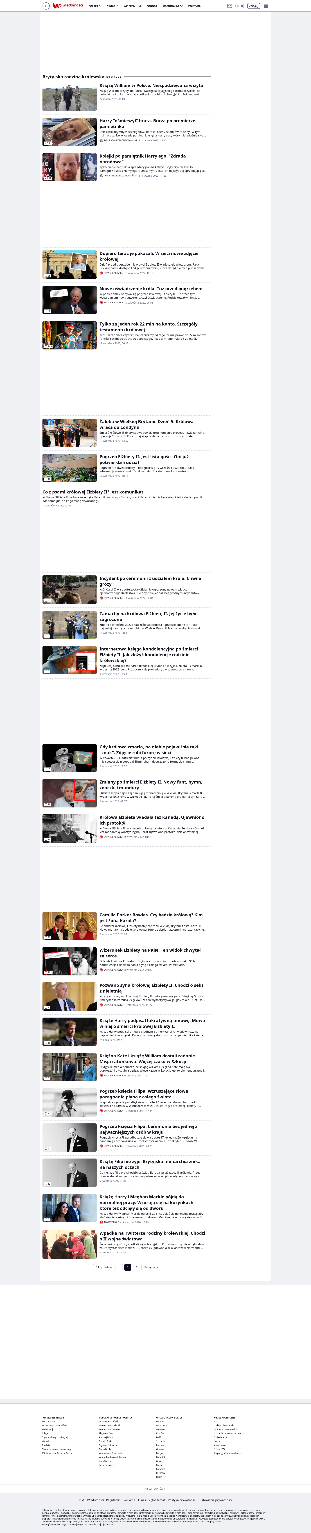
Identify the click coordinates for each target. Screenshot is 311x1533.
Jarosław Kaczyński (108, 1421)
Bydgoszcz (161, 1453)
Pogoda (152, 6)
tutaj (111, 1524)
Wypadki (46, 1441)
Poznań (160, 1445)
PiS (215, 1421)
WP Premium (132, 6)
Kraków (160, 1433)
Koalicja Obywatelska (224, 1425)
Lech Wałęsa (105, 1461)
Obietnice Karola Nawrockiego (57, 1449)
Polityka (194, 6)
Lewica (216, 1441)
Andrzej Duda (106, 1437)
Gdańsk (160, 1449)
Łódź (158, 1437)
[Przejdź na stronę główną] (46, 8)
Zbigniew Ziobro (107, 1433)
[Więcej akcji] (209, 84)
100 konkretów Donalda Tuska (57, 1453)
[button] (239, 6)
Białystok (160, 1457)
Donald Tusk (105, 1441)
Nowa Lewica (220, 1445)
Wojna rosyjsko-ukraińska (54, 1425)
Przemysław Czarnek (109, 1429)
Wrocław (160, 1429)
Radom (159, 1465)
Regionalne (171, 6)
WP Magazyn (48, 1421)
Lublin (159, 1476)
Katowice (160, 1469)
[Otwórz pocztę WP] (230, 6)
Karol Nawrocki (106, 1465)
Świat (111, 6)
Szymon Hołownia (108, 1445)
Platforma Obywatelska (225, 1429)
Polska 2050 (219, 1449)
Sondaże (46, 1445)
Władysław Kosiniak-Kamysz (113, 1457)
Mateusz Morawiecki (109, 1425)
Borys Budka (105, 1449)
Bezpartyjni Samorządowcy (227, 1453)
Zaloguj (253, 6)
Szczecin (160, 1441)
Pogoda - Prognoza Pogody (55, 1437)
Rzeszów (160, 1472)
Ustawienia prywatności (215, 1500)
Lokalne (160, 1421)
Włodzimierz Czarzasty (110, 1453)
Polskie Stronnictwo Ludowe (227, 1433)
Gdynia (159, 1461)
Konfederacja (220, 1437)
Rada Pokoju (48, 1429)
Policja (45, 1433)
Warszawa (161, 1425)
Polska (93, 6)
